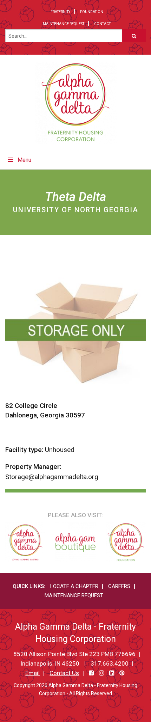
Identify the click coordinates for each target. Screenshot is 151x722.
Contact (102, 24)
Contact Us (64, 673)
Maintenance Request (63, 24)
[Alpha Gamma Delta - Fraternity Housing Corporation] (76, 103)
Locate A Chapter (74, 586)
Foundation (91, 12)
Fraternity (60, 12)
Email (32, 673)
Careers (119, 586)
